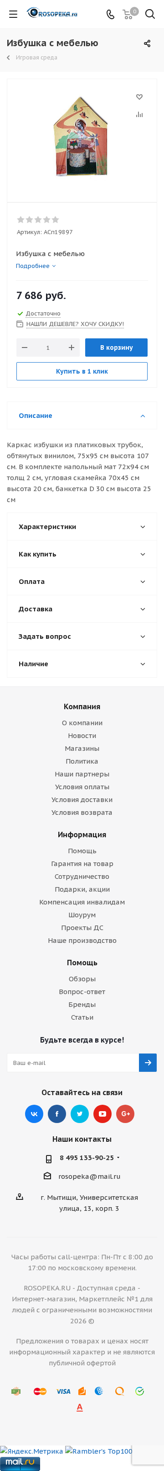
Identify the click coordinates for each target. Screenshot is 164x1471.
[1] (21, 220)
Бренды (82, 1004)
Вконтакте (34, 1114)
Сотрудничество (82, 876)
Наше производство (82, 940)
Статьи (82, 1017)
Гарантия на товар (82, 863)
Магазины (82, 748)
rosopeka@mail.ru (89, 1176)
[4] (47, 220)
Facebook (57, 1114)
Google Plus (125, 1114)
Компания (82, 706)
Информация (82, 834)
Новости (82, 735)
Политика (82, 761)
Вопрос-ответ (82, 991)
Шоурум (82, 914)
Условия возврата (82, 812)
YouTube (102, 1114)
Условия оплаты (82, 786)
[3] (38, 220)
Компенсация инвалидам (82, 902)
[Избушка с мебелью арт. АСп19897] (82, 136)
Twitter (80, 1114)
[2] (30, 220)
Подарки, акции (82, 889)
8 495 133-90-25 (87, 1157)
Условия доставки (82, 799)
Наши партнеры (82, 774)
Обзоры (82, 978)
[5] (55, 220)
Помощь (82, 850)
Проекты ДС (82, 927)
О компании (82, 722)
